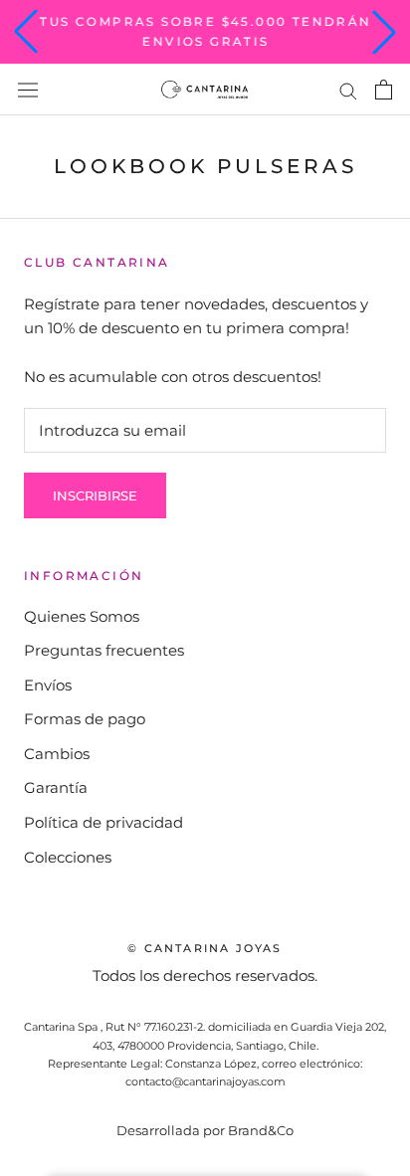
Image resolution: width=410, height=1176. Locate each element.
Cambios (57, 753)
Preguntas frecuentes (104, 650)
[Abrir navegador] (28, 90)
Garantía (56, 787)
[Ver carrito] (383, 89)
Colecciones (67, 857)
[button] (26, 32)
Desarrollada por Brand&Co (205, 1130)
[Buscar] (348, 89)
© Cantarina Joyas (204, 948)
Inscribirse (95, 495)
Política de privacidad (103, 822)
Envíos (48, 685)
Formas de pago (84, 718)
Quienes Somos (81, 616)
